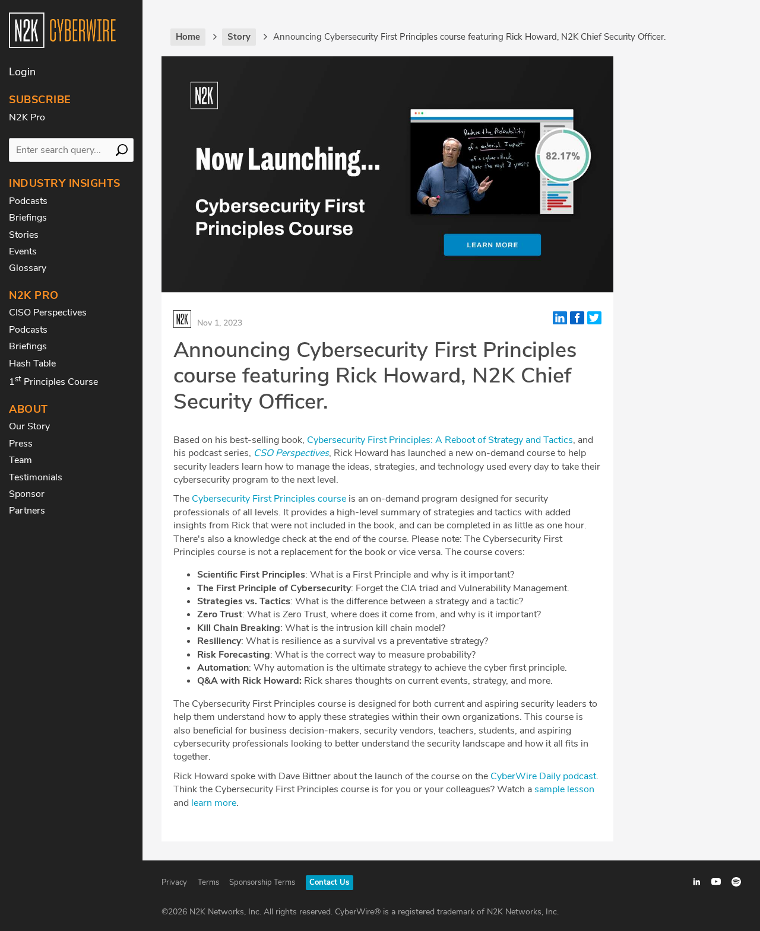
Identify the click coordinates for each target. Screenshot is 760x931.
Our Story (29, 426)
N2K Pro (27, 117)
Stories (24, 234)
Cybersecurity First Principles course (269, 498)
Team (20, 460)
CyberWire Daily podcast (543, 776)
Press (21, 443)
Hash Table (32, 363)
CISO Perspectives (48, 312)
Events (23, 251)
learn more (213, 802)
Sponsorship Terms (262, 882)
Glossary (27, 268)
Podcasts (28, 201)
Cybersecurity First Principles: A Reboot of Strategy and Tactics (440, 440)
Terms (208, 882)
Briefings (28, 217)
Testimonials (35, 477)
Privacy (174, 882)
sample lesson (564, 789)
